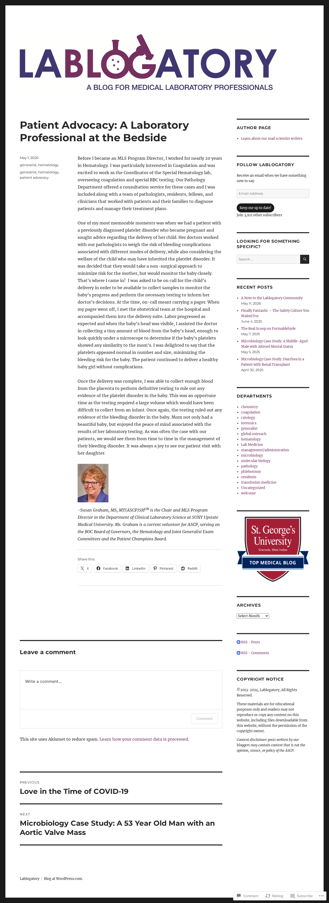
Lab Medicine (252, 445)
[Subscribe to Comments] (238, 653)
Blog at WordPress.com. (63, 879)
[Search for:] (268, 259)
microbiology (252, 455)
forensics (249, 423)
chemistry (249, 407)
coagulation (250, 412)
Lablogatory (29, 879)
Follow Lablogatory (265, 164)
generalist (28, 165)
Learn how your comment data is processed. (144, 739)
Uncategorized (253, 488)
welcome (248, 493)
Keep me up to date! (255, 208)
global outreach (254, 434)
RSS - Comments (255, 653)
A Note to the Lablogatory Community (272, 298)
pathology (249, 466)
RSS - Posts (250, 642)
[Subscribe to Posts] (238, 642)
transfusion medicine (258, 482)
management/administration (265, 450)
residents (249, 477)
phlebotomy (251, 471)
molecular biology (255, 461)
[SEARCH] (304, 259)
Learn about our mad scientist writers (272, 138)
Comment (204, 718)
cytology (248, 418)
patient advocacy (34, 177)
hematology (48, 165)
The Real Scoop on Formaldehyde (268, 328)
